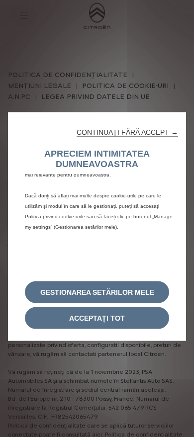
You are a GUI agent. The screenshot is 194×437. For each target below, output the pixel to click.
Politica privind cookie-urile (55, 216)
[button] (127, 132)
